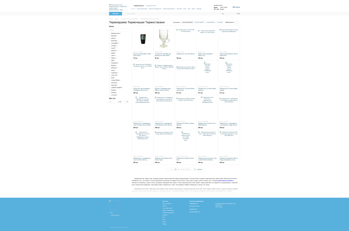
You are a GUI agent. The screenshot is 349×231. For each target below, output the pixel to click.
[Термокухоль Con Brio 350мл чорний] (229, 73)
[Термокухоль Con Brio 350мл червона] (207, 73)
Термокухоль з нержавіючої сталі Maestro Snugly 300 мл (228, 124)
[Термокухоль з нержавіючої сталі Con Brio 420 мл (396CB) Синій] (142, 107)
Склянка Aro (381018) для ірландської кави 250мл (163, 54)
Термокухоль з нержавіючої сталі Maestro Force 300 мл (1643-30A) (163, 125)
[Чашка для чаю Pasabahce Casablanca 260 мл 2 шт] (142, 73)
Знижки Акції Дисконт (169, 8)
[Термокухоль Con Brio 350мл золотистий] (185, 73)
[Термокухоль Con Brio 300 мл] (185, 38)
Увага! (193, 8)
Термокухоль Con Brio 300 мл (185, 54)
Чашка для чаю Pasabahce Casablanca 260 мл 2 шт (141, 89)
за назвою (220, 22)
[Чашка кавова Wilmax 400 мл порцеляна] (229, 38)
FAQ (189, 8)
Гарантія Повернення (155, 8)
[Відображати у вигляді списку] (238, 22)
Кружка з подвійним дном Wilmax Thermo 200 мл (163, 89)
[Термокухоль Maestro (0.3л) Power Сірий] (164, 142)
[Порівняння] (228, 14)
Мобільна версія (115, 215)
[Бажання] (232, 14)
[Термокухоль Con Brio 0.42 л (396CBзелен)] (207, 107)
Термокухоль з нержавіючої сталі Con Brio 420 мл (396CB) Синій (142, 125)
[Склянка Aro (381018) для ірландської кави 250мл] (164, 38)
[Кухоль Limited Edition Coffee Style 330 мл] (142, 38)
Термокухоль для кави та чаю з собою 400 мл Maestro (207, 159)
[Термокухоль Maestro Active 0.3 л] (185, 142)
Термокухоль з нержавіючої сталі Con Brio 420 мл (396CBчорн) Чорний (141, 159)
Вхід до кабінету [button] (167, 203)
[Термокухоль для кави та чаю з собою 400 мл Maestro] (207, 142)
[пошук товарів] (125, 13)
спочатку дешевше (187, 22)
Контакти (179, 8)
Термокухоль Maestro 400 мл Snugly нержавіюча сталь (229, 159)
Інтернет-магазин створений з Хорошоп (118, 227)
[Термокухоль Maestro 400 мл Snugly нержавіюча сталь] (229, 142)
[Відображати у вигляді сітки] (236, 22)
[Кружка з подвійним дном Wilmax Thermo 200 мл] (164, 73)
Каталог (133, 8)
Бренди (199, 8)
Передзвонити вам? (151, 5)
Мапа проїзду (218, 206)
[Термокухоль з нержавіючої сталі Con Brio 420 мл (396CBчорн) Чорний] (142, 142)
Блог (184, 8)
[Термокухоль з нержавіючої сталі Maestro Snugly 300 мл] (229, 107)
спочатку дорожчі (199, 22)
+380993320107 (138, 6)
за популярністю (210, 22)
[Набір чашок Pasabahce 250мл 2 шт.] (207, 38)
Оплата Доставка (142, 8)
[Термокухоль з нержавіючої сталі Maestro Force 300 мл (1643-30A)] (164, 107)
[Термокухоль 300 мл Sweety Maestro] (185, 107)
